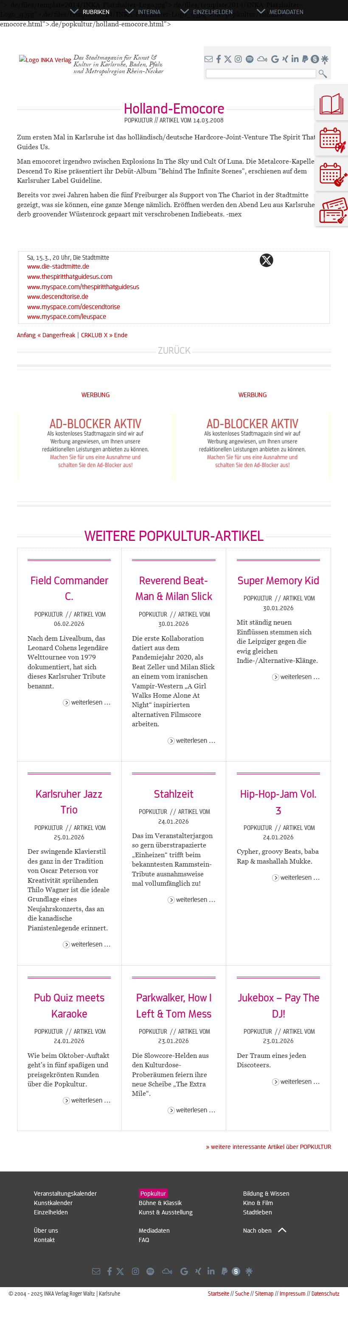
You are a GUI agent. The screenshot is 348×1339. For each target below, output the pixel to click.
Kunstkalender (53, 1202)
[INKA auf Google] (276, 59)
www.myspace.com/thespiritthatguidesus (83, 286)
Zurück (174, 350)
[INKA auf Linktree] (325, 59)
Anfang (26, 334)
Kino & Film (258, 1202)
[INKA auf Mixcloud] (263, 59)
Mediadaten (154, 1230)
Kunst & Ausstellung (166, 1212)
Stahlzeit (174, 793)
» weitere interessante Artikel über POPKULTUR (268, 1146)
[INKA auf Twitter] (228, 59)
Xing (317, 260)
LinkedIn (300, 260)
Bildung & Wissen (266, 1193)
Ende (121, 334)
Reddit (283, 260)
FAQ (144, 1239)
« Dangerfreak (57, 334)
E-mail (215, 260)
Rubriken (96, 11)
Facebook (249, 260)
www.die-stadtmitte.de (58, 266)
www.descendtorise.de (57, 296)
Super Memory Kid (278, 580)
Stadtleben (257, 1212)
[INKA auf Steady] (315, 59)
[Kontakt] (209, 59)
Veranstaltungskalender (65, 1193)
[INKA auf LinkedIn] (296, 59)
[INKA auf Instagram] (239, 59)
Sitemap (264, 1293)
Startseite (218, 1293)
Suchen (325, 74)
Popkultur (49, 614)
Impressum (293, 1293)
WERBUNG (95, 394)
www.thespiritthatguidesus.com (69, 276)
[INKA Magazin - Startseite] (32, 15)
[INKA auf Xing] (286, 59)
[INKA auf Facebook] (219, 59)
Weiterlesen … (91, 702)
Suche (242, 1293)
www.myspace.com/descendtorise (73, 306)
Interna (149, 11)
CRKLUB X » (96, 334)
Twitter (266, 260)
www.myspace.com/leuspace (66, 316)
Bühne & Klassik (160, 1202)
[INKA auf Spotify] (250, 59)
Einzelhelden (51, 1212)
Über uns (46, 1230)
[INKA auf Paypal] (306, 59)
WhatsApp (232, 260)
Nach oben (257, 1230)
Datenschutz (326, 1293)
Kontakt (44, 1239)
